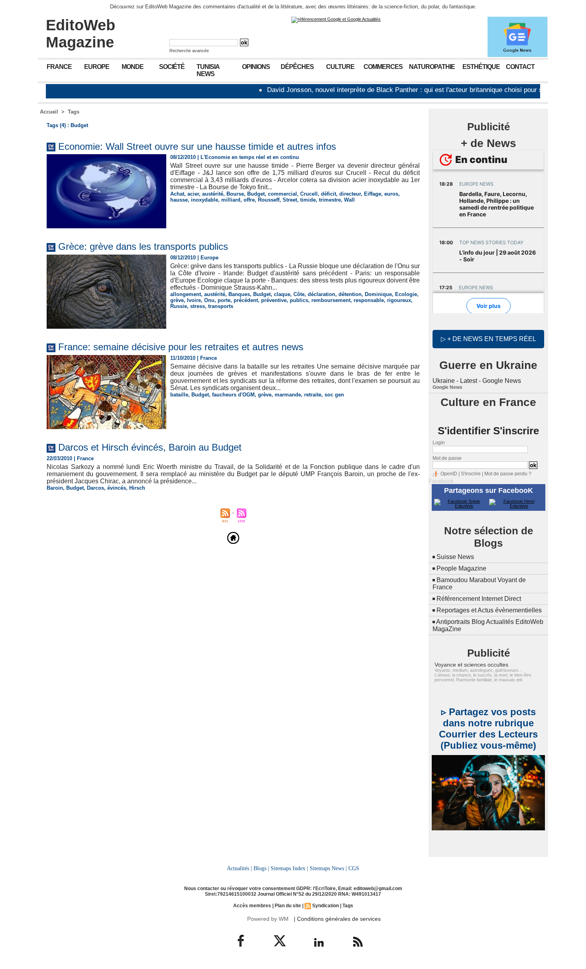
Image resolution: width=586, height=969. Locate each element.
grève (177, 300)
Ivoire (194, 300)
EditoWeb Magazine (80, 34)
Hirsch (137, 488)
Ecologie (406, 294)
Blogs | (261, 868)
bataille (179, 395)
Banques (239, 294)
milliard (230, 200)
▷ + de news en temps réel (488, 338)
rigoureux (399, 300)
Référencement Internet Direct (479, 598)
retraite (312, 395)
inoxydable (204, 200)
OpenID (448, 474)
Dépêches (297, 66)
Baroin (55, 488)
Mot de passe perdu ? (507, 474)
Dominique (378, 294)
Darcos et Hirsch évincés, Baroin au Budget (150, 447)
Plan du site (288, 905)
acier (193, 194)
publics (299, 300)
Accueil (49, 112)
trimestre (330, 200)
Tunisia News (208, 70)
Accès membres (252, 905)
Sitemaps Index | (289, 868)
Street (290, 200)
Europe (96, 66)
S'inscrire (471, 474)
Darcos (95, 488)
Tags (73, 112)
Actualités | (239, 868)
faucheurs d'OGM (233, 395)
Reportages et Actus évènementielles (489, 610)
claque (282, 294)
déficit (328, 194)
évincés (116, 488)
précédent (246, 300)
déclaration (321, 294)
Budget (256, 194)
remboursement (330, 300)
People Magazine (461, 568)
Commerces (383, 66)
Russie (178, 306)
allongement (185, 294)
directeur (350, 194)
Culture (340, 66)
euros (391, 194)
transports (220, 306)
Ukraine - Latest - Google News (477, 380)
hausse (179, 200)
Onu (209, 300)
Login (439, 442)
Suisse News (455, 556)
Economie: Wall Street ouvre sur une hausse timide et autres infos (197, 146)
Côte (299, 294)
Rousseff (268, 200)
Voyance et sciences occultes (471, 664)
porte (224, 300)
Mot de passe (447, 458)
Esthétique (481, 66)
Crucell (309, 194)
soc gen (334, 395)
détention (350, 294)
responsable (369, 300)
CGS (353, 868)
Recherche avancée (189, 50)
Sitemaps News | (328, 868)
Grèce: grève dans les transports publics (143, 246)
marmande (288, 395)
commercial (282, 194)
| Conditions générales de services (337, 919)
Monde (133, 66)
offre (249, 200)
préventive (274, 300)
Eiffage (372, 194)
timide (308, 200)
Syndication (325, 905)
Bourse (235, 194)
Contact (520, 66)
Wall (349, 200)
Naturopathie (432, 66)
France (59, 66)
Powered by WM (268, 919)
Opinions (256, 66)
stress (197, 306)
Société (172, 66)
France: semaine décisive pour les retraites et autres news (180, 346)
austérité (212, 194)
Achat (177, 194)
